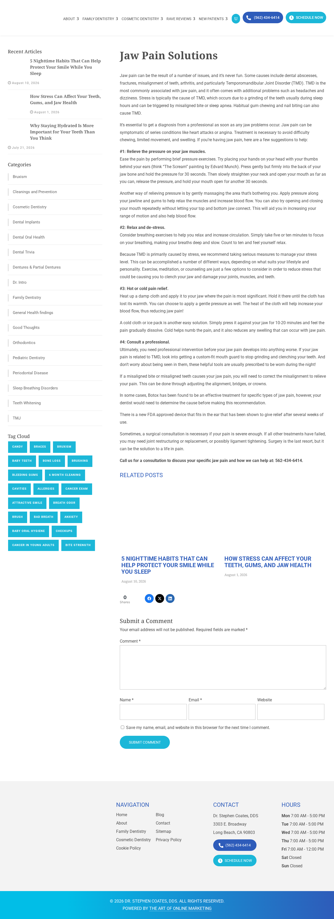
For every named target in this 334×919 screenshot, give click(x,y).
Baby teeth (22, 461)
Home (121, 814)
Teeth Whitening (27, 403)
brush (17, 517)
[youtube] (65, 846)
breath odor (64, 503)
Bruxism (20, 176)
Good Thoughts (26, 327)
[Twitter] (159, 598)
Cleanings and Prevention (35, 191)
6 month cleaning (65, 475)
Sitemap (163, 831)
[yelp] (53, 846)
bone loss (52, 461)
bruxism (64, 446)
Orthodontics (24, 342)
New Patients (211, 19)
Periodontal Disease (30, 373)
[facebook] (30, 846)
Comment (130, 641)
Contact (163, 823)
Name (127, 699)
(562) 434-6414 (266, 17)
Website (264, 699)
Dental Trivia (23, 252)
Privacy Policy (169, 839)
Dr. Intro (20, 282)
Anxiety (71, 517)
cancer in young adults (33, 545)
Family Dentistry (98, 19)
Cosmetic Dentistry (140, 19)
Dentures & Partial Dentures (37, 267)
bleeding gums (25, 475)
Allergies (46, 488)
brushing (80, 461)
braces (40, 446)
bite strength (78, 545)
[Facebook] (149, 598)
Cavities (19, 488)
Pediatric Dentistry (29, 357)
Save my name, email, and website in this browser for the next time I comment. (198, 727)
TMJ (17, 418)
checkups (64, 531)
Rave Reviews (178, 19)
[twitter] (42, 846)
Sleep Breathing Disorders (35, 388)
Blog (160, 814)
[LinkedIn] (170, 598)
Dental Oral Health (29, 237)
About (69, 19)
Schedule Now (309, 17)
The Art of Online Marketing (180, 908)
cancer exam (76, 488)
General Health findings (33, 312)
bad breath (43, 517)
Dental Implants (26, 222)
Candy (17, 446)
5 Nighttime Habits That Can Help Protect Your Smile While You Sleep (65, 67)
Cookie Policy (128, 848)
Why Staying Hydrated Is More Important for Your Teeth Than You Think (62, 132)
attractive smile (27, 503)
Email (195, 699)
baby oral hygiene (28, 531)
